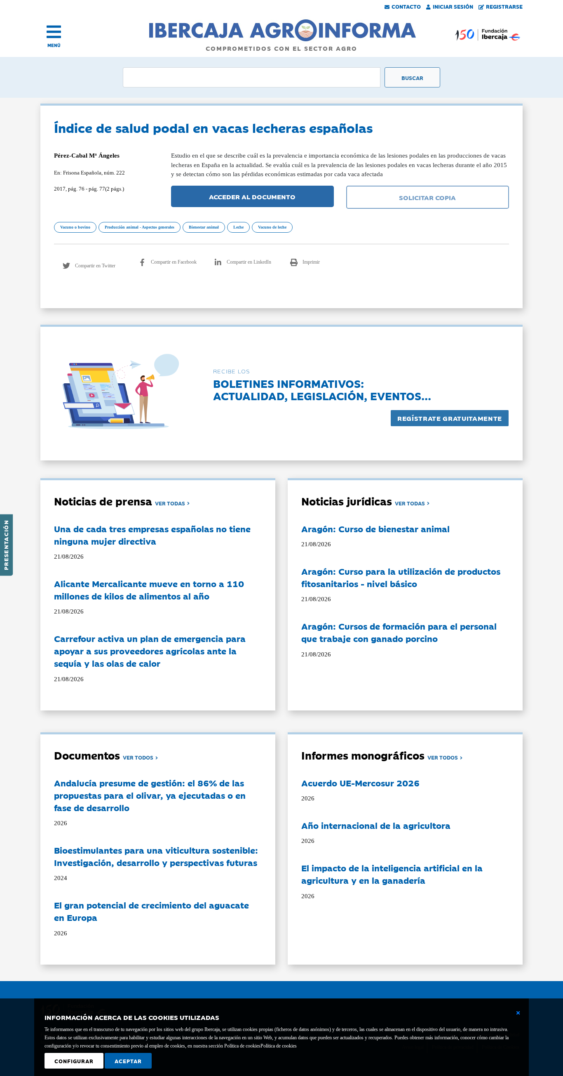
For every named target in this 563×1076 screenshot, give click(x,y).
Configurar (74, 1060)
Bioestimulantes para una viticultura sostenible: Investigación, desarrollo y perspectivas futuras (156, 856)
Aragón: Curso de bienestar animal (375, 528)
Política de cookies (278, 1046)
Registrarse (504, 6)
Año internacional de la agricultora (375, 825)
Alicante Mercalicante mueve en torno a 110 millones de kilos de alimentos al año (149, 589)
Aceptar (128, 1060)
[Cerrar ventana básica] (518, 1013)
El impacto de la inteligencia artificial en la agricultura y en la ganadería (392, 873)
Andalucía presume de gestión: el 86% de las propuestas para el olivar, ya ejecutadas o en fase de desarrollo (150, 795)
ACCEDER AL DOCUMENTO (252, 196)
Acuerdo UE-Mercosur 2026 (360, 782)
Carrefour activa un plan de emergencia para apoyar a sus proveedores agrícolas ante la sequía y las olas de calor (150, 650)
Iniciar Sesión (453, 6)
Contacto (406, 6)
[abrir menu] (53, 31)
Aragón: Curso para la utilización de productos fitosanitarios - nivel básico (400, 577)
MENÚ (54, 45)
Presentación (6, 545)
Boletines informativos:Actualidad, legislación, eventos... (322, 389)
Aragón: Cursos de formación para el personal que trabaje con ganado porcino (399, 632)
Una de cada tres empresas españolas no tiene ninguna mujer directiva (152, 534)
